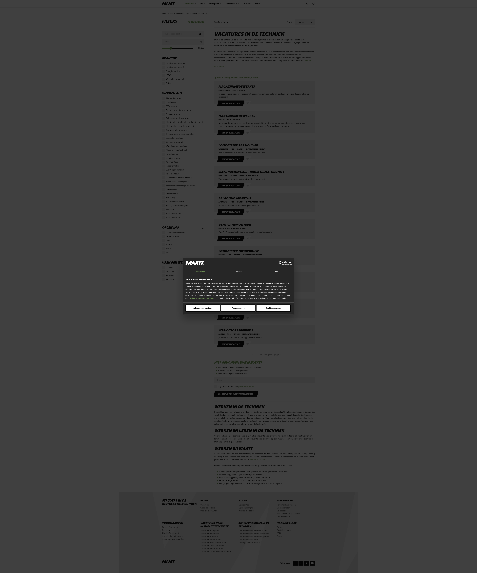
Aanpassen (236, 308)
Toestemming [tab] (201, 271)
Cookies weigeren (273, 308)
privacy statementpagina (201, 298)
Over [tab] (276, 271)
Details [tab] (239, 271)
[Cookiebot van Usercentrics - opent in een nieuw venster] (281, 263)
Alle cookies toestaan (202, 308)
